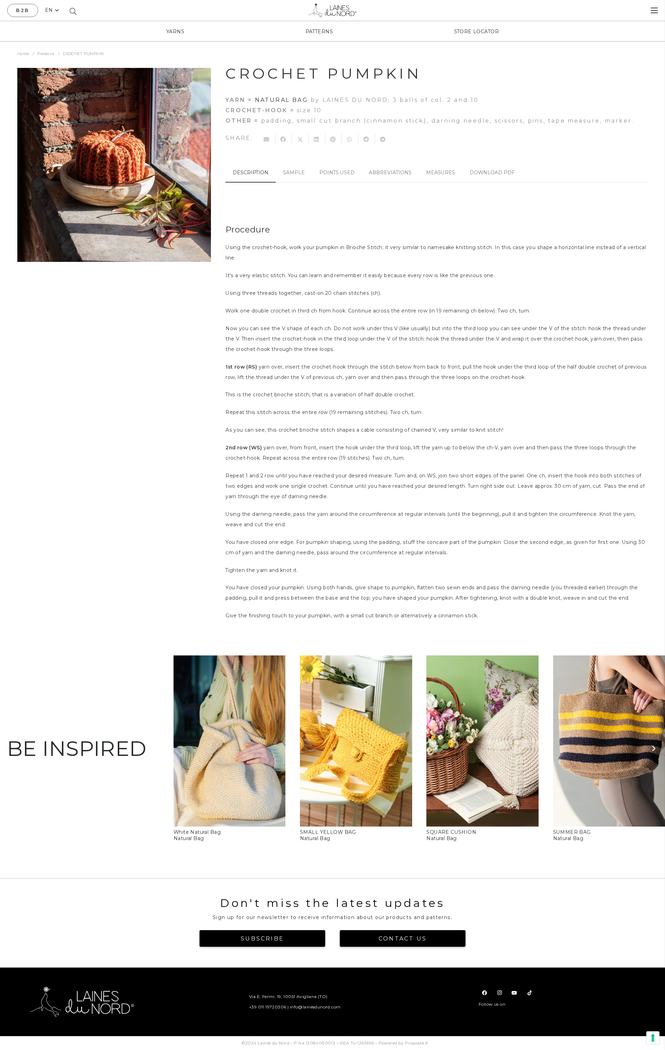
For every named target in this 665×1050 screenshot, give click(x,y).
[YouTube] (514, 993)
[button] (51, 10)
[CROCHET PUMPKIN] (114, 164)
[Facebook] (485, 993)
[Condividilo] (283, 139)
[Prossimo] (653, 748)
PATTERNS (319, 31)
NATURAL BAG (281, 100)
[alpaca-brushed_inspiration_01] (229, 660)
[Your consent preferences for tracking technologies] (652, 1037)
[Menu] (654, 10)
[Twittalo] (300, 139)
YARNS (175, 31)
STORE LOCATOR (476, 31)
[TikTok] (529, 993)
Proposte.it (416, 1042)
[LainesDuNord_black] (333, 10)
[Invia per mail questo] (267, 139)
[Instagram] (500, 993)
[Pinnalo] (333, 139)
